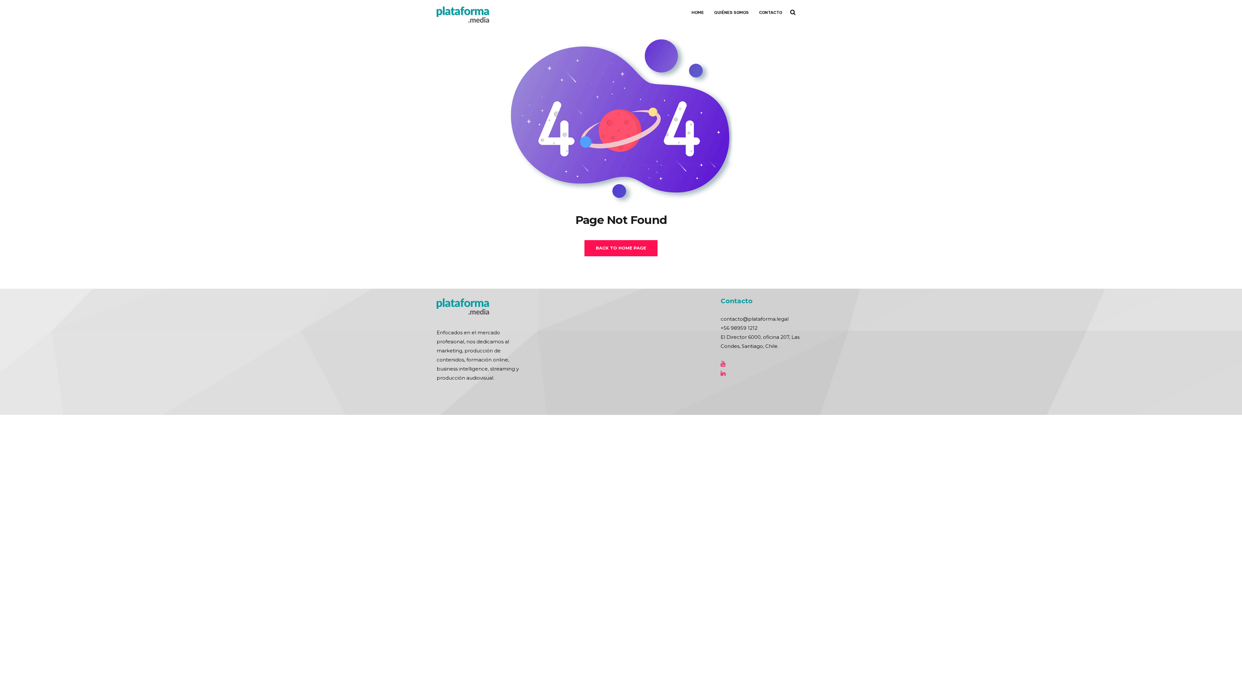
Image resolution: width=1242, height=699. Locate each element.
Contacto (770, 12)
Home (698, 12)
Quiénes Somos (731, 12)
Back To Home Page (621, 247)
